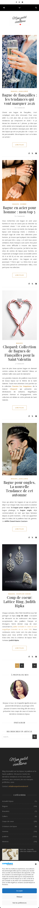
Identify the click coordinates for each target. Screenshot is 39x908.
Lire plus (19, 145)
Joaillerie (23, 91)
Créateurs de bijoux (9, 826)
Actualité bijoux (7, 801)
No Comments (19, 108)
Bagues (14, 91)
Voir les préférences (19, 903)
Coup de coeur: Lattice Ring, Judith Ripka (19, 601)
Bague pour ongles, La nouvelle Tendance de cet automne (20, 488)
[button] (36, 864)
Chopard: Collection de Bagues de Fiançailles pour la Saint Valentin (19, 353)
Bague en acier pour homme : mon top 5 (19, 209)
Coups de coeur (23, 594)
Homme (23, 204)
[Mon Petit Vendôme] (19, 21)
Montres (5, 841)
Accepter (19, 891)
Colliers (5, 816)
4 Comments (19, 363)
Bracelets (5, 811)
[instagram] (19, 2)
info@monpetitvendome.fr (18, 786)
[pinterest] (22, 2)
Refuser (19, 897)
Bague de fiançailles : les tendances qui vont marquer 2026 (19, 99)
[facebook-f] (16, 2)
